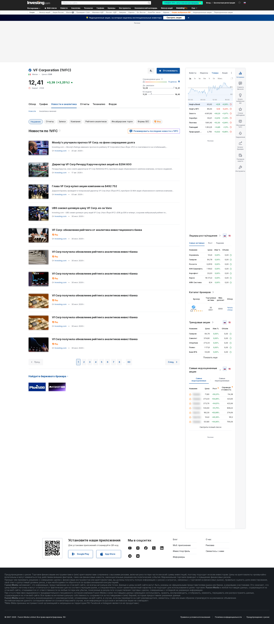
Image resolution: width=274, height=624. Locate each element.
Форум (113, 104)
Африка (166, 12)
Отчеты (84, 104)
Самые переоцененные (222, 379)
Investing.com (61, 151)
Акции (32, 12)
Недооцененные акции (202, 12)
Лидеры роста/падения (203, 235)
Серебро (193, 118)
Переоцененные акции (223, 12)
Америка (122, 12)
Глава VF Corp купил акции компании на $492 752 (84, 186)
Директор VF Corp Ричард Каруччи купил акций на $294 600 (92, 164)
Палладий (193, 127)
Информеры (179, 557)
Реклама (210, 545)
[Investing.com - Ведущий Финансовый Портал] (38, 3)
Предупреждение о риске (257, 617)
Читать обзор (230, 309)
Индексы (204, 73)
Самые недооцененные (199, 379)
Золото (192, 113)
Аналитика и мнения (47, 111)
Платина (193, 123)
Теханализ (99, 104)
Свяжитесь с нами (215, 551)
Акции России (58, 12)
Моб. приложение (182, 545)
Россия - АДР (111, 12)
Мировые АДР (98, 12)
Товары (215, 73)
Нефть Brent (194, 104)
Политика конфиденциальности (228, 617)
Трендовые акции (199, 322)
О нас (208, 539)
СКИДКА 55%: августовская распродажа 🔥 (182, 3)
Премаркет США (83, 12)
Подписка (172, 82)
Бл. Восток (141, 12)
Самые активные (197, 243)
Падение (220, 243)
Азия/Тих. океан (154, 12)
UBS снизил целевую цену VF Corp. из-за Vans (82, 208)
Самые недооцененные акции (203, 370)
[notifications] (239, 2)
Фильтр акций (167, 8)
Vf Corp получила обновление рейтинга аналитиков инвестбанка (95, 251)
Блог (175, 539)
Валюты (192, 73)
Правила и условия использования (195, 617)
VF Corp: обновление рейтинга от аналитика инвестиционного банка (97, 229)
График (43, 104)
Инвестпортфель (181, 551)
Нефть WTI (194, 109)
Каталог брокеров (200, 292)
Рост (210, 243)
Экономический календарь (145, 8)
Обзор (32, 104)
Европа (131, 12)
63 (129, 362)
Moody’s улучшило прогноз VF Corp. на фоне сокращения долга (93, 142)
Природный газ (196, 132)
